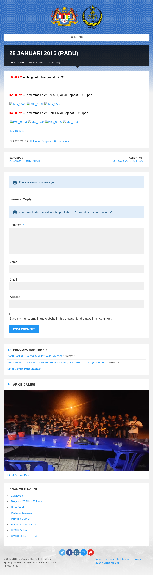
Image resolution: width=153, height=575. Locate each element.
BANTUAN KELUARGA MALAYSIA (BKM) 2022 (35, 356)
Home (12, 62)
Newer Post (16, 158)
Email (13, 279)
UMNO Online (19, 530)
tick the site (16, 130)
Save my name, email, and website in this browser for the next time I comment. (60, 318)
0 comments (61, 141)
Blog (22, 62)
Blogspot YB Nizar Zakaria (26, 501)
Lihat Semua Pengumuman (24, 368)
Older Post (136, 158)
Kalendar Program (41, 141)
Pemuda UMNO (20, 518)
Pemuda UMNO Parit (23, 524)
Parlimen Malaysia (22, 512)
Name (13, 262)
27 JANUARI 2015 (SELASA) (127, 160)
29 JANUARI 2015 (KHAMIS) (26, 160)
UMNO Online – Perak (24, 536)
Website (14, 296)
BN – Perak (17, 507)
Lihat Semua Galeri (19, 475)
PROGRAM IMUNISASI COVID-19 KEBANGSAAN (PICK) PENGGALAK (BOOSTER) (57, 362)
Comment (16, 224)
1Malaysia (17, 495)
